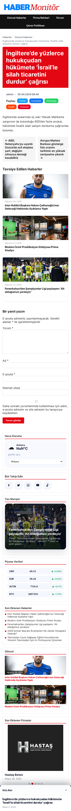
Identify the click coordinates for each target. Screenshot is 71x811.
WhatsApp (51, 101)
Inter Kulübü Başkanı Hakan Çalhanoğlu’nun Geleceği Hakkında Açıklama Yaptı (35, 615)
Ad (5, 360)
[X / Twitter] (18, 485)
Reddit (11, 107)
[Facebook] (9, 485)
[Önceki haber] (53, 509)
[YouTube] (38, 485)
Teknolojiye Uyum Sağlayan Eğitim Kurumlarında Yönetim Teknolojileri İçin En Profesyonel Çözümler (34, 639)
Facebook (36, 101)
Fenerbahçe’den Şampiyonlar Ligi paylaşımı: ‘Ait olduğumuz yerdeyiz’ (32, 625)
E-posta (9, 374)
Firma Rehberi (41, 17)
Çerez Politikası (35, 25)
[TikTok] (47, 485)
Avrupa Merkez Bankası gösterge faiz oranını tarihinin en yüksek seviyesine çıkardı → (52, 149)
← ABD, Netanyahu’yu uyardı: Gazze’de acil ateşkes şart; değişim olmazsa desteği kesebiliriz (19, 149)
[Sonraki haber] (60, 509)
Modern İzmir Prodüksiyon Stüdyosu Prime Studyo (34, 620)
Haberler (7, 37)
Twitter (22, 101)
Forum (60, 17)
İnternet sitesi (11, 388)
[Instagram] (28, 485)
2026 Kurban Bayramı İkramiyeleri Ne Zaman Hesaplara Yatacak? (36, 632)
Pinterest (24, 107)
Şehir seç (14, 454)
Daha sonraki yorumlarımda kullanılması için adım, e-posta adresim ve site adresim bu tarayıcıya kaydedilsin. (35, 409)
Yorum (8, 328)
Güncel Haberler (16, 17)
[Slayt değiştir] (29, 784)
